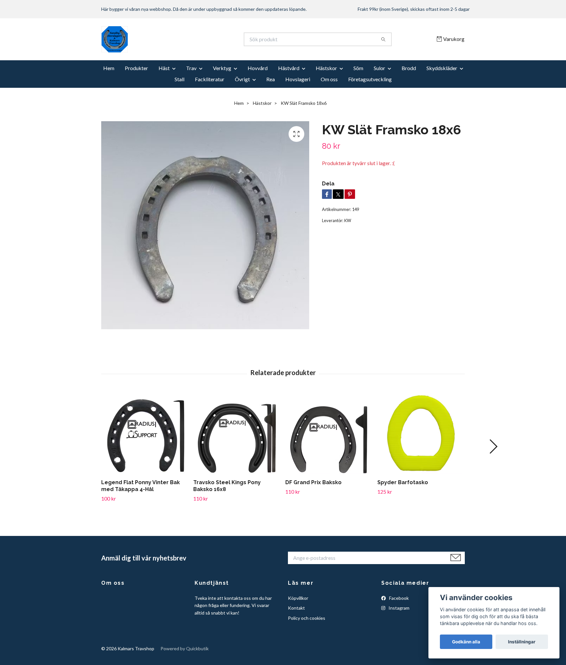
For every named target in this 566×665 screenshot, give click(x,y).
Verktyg (222, 68)
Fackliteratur (209, 79)
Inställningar (522, 641)
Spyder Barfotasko (402, 482)
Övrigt (242, 79)
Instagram (398, 608)
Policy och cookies (306, 618)
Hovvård (258, 68)
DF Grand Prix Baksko (313, 482)
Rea (270, 79)
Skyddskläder (441, 68)
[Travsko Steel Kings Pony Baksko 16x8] (236, 433)
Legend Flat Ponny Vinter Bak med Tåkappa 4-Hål (140, 485)
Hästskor (326, 68)
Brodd (409, 68)
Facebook (398, 598)
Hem (108, 68)
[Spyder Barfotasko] (420, 433)
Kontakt (296, 608)
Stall (179, 79)
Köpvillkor (298, 598)
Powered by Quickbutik (184, 648)
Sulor (379, 68)
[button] (493, 446)
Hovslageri (297, 79)
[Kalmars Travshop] (192, 39)
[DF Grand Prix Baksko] (328, 433)
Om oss (329, 79)
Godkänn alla (466, 641)
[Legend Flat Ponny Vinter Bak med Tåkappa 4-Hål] (144, 433)
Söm (358, 68)
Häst (164, 68)
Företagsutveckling (370, 79)
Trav (191, 68)
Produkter (136, 68)
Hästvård (288, 68)
